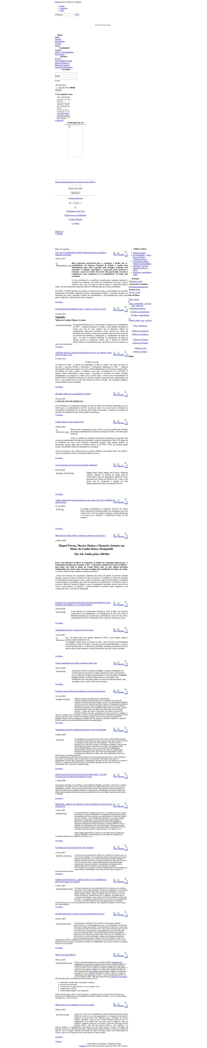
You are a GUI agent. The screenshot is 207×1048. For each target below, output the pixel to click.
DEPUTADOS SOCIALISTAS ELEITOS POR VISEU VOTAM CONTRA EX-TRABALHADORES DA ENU (80, 776)
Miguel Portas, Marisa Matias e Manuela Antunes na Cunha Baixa (80, 536)
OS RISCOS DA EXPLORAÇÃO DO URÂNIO (74, 848)
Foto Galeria (59, 54)
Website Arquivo (139, 253)
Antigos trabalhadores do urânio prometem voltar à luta (76, 663)
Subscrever (62, 85)
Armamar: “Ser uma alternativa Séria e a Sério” (140, 268)
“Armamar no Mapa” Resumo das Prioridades (142, 263)
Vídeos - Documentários (64, 52)
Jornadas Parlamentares (64, 67)
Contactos (63, 8)
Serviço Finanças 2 (62, 63)
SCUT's (58, 59)
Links (62, 10)
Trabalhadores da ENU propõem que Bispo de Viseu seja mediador (80, 730)
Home (57, 2)
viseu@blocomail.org (63, 113)
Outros (76, 223)
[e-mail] (126, 253)
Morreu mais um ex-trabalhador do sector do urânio (74, 1005)
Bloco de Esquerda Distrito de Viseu (75, 124)
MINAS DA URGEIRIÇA (65, 955)
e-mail (57, 81)
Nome (57, 76)
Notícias (58, 39)
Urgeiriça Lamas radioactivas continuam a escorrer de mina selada (80, 691)
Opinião (58, 50)
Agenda (58, 44)
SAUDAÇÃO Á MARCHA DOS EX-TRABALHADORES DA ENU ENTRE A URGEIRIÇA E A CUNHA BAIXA (82, 604)
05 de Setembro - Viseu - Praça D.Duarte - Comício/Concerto (142, 257)
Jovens (57, 46)
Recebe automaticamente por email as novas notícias (75, 182)
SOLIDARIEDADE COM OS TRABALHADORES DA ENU (80, 914)
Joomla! (82, 1046)
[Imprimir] (121, 253)
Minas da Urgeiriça (62, 65)
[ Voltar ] (58, 1042)
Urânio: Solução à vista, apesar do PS (69, 422)
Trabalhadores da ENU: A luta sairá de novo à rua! (74, 630)
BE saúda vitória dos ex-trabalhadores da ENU (73, 394)
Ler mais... (59, 302)
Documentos (60, 41)
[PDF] (115, 253)
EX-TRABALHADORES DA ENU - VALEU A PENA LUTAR (80, 309)
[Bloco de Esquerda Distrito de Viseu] (75, 141)
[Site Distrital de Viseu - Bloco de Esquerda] (75, 208)
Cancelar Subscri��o (67, 88)
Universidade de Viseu (63, 61)
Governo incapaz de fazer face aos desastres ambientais (76, 465)
